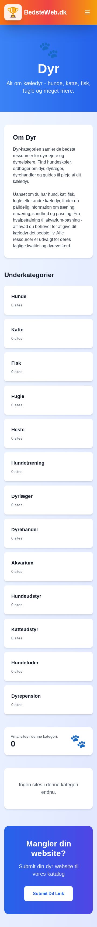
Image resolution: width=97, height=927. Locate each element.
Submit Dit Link (48, 893)
